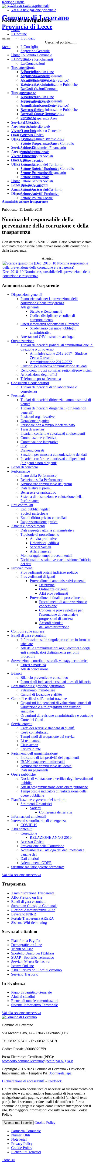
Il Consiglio (29, 72)
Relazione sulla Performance (41, 480)
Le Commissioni (33, 88)
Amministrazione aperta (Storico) (45, 105)
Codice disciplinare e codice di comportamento (52, 318)
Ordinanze (28, 118)
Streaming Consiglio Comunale (34, 906)
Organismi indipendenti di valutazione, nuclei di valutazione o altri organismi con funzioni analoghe (56, 707)
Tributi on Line (22, 949)
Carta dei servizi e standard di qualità (48, 728)
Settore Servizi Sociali (37, 181)
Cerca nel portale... (59, 42)
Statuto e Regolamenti (37, 84)
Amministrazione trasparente (41, 101)
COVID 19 (29, 825)
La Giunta (28, 67)
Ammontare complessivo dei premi (46, 484)
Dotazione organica (35, 421)
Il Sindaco (28, 63)
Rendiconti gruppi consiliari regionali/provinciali (56, 370)
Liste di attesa (31, 741)
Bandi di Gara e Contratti (39, 114)
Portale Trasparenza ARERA (32, 918)
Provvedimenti (22, 568)
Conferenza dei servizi (55, 812)
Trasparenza (20, 93)
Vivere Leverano (23, 156)
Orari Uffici (19, 160)
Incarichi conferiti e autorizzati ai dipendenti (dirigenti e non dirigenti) (53, 461)
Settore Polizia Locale (37, 198)
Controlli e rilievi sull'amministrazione (39, 699)
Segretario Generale (35, 76)
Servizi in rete (31, 749)
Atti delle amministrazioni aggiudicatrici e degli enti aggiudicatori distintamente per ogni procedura (55, 652)
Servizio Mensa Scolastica (30, 962)
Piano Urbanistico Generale (41, 131)
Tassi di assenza (32, 429)
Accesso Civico (32, 135)
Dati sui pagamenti (34, 770)
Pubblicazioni (31, 122)
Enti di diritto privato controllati (44, 518)
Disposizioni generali (26, 294)
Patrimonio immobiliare (38, 690)
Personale (18, 396)
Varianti (35, 808)
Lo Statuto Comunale (36, 80)
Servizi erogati (21, 724)
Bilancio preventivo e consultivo (44, 678)
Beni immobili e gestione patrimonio (38, 686)
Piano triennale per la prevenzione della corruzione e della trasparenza (49, 301)
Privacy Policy (22, 1144)
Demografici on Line (26, 945)
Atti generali (30, 307)
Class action (29, 745)
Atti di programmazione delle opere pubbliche (54, 787)
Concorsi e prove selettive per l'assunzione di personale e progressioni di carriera (61, 614)
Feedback (55, 1081)
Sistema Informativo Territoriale (34, 1005)
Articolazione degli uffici (39, 374)
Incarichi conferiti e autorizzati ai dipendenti (53, 433)
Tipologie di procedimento (40, 534)
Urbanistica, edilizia (44, 543)
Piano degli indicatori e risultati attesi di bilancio (56, 682)
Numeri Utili (20, 1135)
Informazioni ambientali (28, 816)
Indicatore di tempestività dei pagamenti (50, 757)
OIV (24, 446)
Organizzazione (22, 341)
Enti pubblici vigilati (35, 509)
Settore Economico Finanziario (43, 173)
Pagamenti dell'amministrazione (34, 753)
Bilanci (16, 673)
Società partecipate (34, 513)
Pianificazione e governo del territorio (38, 800)
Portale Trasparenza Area (39, 143)
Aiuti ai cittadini (23, 996)
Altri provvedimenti (53, 593)
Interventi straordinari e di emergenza (38, 821)
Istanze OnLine (22, 966)
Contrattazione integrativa (39, 442)
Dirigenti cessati (32, 450)
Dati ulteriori (30, 858)
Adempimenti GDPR (36, 863)
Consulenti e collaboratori (30, 383)
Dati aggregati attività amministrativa (47, 530)
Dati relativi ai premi (36, 488)
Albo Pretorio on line (26, 897)
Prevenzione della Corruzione (42, 846)
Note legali (19, 1139)
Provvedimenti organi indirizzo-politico (49, 572)
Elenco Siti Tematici (26, 1152)
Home (15, 55)
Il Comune (19, 59)
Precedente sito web (35, 126)
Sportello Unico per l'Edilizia (32, 953)
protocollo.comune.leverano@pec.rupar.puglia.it (37, 1061)
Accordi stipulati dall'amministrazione (54, 625)
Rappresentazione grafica (39, 522)
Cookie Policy (44, 1122)
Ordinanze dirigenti (53, 589)
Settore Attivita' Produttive (40, 194)
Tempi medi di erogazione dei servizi (48, 736)
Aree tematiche (22, 152)
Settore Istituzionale (35, 177)
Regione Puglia (13, 2)
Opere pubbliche (23, 774)
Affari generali (40, 551)
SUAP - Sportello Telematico (32, 957)
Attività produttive (43, 539)
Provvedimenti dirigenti (38, 576)
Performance (20, 471)
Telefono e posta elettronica (41, 379)
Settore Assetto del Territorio (41, 190)
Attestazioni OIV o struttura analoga (47, 337)
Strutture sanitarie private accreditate (37, 867)
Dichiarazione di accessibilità (23, 1081)
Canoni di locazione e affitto (41, 694)
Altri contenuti (21, 829)
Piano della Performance (38, 475)
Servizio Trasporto (24, 974)
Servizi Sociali (40, 547)
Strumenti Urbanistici (36, 804)
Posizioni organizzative (38, 417)
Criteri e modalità (33, 665)
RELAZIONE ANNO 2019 (51, 837)
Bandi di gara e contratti (28, 635)
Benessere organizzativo (38, 492)
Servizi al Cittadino (25, 147)
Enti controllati (22, 505)
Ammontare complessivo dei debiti (46, 766)
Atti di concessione (34, 669)
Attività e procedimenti (28, 526)
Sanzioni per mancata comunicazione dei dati (54, 366)
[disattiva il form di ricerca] (8, 39)
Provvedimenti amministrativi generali (58, 581)
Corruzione (29, 833)
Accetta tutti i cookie (18, 1122)
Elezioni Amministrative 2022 (42, 139)
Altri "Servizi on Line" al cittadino (36, 970)
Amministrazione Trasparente (32, 893)
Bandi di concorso (24, 467)
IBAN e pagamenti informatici (43, 762)
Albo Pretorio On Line (37, 97)
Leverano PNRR (23, 914)
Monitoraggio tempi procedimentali (46, 555)
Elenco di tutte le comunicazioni (34, 1001)
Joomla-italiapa (60, 1073)
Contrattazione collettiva (38, 438)
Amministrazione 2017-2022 (51, 362)
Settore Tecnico (32, 185)
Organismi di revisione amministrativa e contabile (57, 715)
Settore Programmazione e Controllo (47, 168)
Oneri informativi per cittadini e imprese (50, 324)
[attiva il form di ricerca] (4, 39)
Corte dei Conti (32, 720)
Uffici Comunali (23, 164)
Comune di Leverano (35, 21)
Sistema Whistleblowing (29, 923)
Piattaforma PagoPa (25, 941)
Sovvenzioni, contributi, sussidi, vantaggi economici (49, 661)
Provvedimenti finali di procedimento (57, 598)
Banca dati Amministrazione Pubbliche (49, 110)
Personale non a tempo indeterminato (48, 425)
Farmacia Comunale (26, 1131)
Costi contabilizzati (34, 732)
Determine (47, 585)
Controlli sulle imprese (27, 631)
